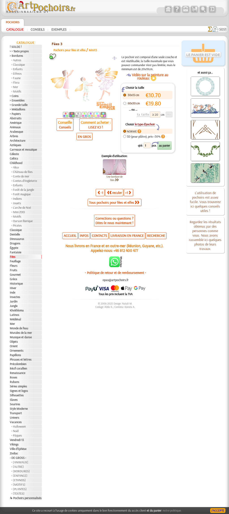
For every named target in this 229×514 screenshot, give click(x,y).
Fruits (13, 270)
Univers (14, 417)
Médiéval (15, 319)
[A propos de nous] (176, 12)
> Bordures (16, 56)
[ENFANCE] (20, 476)
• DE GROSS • (18, 458)
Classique (19, 65)
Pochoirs (12, 22)
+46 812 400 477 (126, 250)
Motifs (17, 91)
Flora (16, 82)
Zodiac (14, 453)
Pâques (17, 435)
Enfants (18, 69)
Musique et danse (21, 337)
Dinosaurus (17, 239)
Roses (13, 377)
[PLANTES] (20, 489)
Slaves (14, 400)
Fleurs (13, 266)
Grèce (13, 279)
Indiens (17, 199)
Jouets (17, 203)
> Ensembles (17, 100)
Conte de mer (21, 176)
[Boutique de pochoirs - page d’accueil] (40, 12)
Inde (12, 292)
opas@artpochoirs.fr (116, 280)
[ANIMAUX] (20, 462)
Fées (12, 257)
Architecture (17, 140)
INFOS (84, 235)
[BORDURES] (21, 471)
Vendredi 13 (17, 440)
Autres (17, 60)
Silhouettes (17, 395)
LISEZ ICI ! (95, 127)
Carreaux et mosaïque (23, 149)
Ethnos (17, 73)
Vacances (16, 422)
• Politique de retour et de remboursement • (115, 272)
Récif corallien (18, 368)
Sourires (15, 404)
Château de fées (23, 172)
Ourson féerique (23, 221)
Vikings (14, 444)
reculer (117, 192)
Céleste (14, 154)
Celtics (14, 158)
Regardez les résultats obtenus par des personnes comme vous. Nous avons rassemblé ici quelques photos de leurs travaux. (205, 235)
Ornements (16, 350)
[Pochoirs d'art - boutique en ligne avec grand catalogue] (168, 12)
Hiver (13, 288)
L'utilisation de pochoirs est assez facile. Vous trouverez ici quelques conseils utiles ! (205, 202)
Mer (15, 87)
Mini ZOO (19, 212)
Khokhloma (17, 310)
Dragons (15, 243)
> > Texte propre (19, 51)
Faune (17, 78)
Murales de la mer (21, 333)
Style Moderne (19, 409)
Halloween (19, 426)
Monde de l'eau (19, 328)
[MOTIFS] (19, 485)
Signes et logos (19, 391)
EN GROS (84, 136)
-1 (102, 192)
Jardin (13, 301)
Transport (16, 413)
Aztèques (15, 145)
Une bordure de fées (114, 178)
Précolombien (18, 364)
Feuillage (15, 261)
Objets (14, 342)
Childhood (16, 163)
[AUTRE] (18, 467)
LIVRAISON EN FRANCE (127, 235)
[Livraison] (194, 12)
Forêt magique (22, 194)
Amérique (15, 123)
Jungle (13, 306)
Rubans (14, 382)
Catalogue (15, 29)
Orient (14, 346)
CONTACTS (99, 235)
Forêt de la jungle (23, 190)
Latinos (14, 315)
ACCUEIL (70, 235)
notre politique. (172, 510)
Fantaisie (15, 252)
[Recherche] (203, 12)
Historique (16, 283)
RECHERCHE (156, 235)
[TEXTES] (18, 493)
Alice (16, 167)
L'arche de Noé (22, 208)
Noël (16, 431)
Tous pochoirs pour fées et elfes (111, 202)
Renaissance (17, 373)
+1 (126, 192)
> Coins (14, 96)
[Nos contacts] (185, 12)
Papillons (15, 355)
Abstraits (15, 118)
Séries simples (18, 386)
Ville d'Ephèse (18, 449)
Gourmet (15, 275)
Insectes (15, 297)
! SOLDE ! (16, 47)
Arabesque (16, 132)
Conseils (38, 29)
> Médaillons (17, 109)
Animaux (15, 127)
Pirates (17, 225)
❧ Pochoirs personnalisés (26, 498)
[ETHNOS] (19, 480)
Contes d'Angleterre (25, 181)
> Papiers (15, 114)
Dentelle (15, 234)
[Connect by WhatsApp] (115, 266)
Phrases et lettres (21, 359)
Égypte (14, 248)
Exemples (58, 29)
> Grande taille (19, 105)
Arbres (14, 136)
